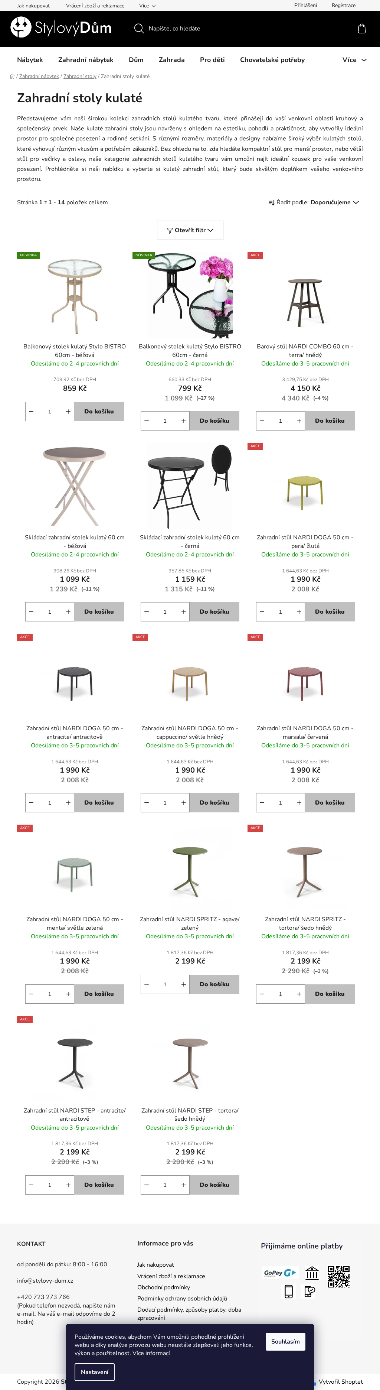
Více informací (151, 1353)
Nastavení (94, 1372)
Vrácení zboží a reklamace (95, 5)
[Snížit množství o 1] (31, 411)
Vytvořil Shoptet (341, 1382)
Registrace (344, 5)
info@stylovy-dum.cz (45, 1281)
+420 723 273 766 (43, 1297)
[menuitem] (30, 59)
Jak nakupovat (33, 5)
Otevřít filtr (190, 230)
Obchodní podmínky (163, 1287)
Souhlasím (285, 1342)
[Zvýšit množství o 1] (68, 411)
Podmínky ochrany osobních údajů (182, 1299)
